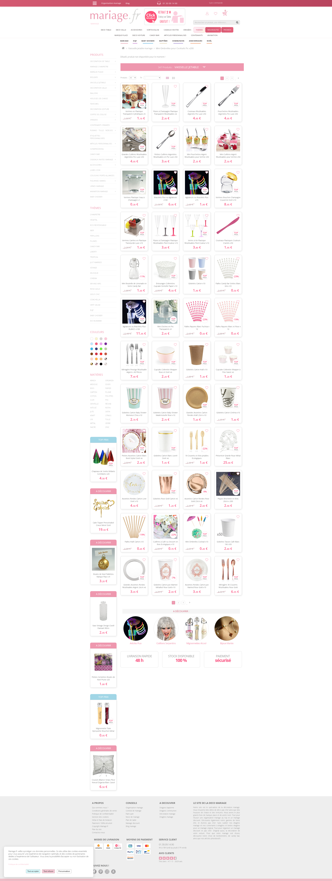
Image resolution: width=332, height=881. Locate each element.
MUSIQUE (94, 273)
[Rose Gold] (96, 364)
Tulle (107, 419)
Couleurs (97, 332)
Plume (108, 392)
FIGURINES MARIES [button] (98, 181)
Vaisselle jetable (187, 67)
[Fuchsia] (96, 343)
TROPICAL (94, 257)
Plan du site (97, 829)
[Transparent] (105, 364)
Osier (107, 384)
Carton (93, 392)
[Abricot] (96, 359)
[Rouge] (101, 354)
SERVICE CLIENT (168, 839)
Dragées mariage (166, 817)
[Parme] (101, 343)
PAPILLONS (94, 236)
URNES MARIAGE (97, 186)
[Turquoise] (91, 349)
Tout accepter (33, 871)
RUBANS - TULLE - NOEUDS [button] (101, 130)
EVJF (92, 310)
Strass (108, 415)
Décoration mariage (167, 814)
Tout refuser (48, 871)
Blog (128, 3)
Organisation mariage (134, 807)
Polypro (109, 396)
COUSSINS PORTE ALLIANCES (102, 175)
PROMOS (227, 30)
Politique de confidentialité (103, 814)
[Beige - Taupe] (101, 359)
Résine (108, 404)
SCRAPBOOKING (97, 149)
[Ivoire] (96, 338)
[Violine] (105, 343)
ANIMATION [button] (212, 35)
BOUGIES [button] (94, 77)
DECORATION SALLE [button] (98, 88)
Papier (108, 388)
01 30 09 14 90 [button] (170, 3)
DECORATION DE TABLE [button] (100, 61)
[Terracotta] (105, 354)
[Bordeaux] (96, 354)
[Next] (238, 78)
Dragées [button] (187, 30)
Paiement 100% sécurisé (102, 823)
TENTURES (94, 104)
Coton (93, 396)
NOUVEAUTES (213, 30)
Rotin (107, 407)
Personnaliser (64, 871)
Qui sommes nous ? (100, 807)
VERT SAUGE (95, 305)
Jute (92, 411)
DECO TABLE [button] (106, 30)
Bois (92, 388)
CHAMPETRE (95, 214)
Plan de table (131, 820)
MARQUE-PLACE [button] (96, 72)
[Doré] (91, 364)
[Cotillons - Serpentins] (166, 628)
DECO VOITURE (138, 35)
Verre (107, 423)
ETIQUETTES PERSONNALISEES (97, 136)
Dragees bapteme (167, 807)
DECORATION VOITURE (99, 109)
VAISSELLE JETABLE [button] (98, 82)
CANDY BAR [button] (154, 35)
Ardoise (94, 384)
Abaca (93, 380)
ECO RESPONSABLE (98, 225)
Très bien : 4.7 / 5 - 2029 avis (170, 861)
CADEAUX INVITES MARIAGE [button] (101, 159)
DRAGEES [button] (94, 119)
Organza (109, 380)
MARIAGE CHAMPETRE (99, 66)
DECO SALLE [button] (121, 30)
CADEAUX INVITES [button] (171, 30)
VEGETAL (93, 220)
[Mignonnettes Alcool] (196, 628)
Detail (88, 454)
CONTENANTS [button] (197, 35)
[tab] (103, 61)
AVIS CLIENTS (166, 853)
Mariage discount (133, 823)
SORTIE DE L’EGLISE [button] (98, 114)
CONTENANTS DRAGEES (100, 125)
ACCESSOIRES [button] (136, 30)
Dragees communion (168, 810)
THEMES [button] (199, 30)
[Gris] (101, 338)
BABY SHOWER (96, 196)
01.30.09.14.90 (166, 844)
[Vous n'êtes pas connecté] (207, 13)
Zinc (107, 427)
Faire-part (130, 814)
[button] (163, 41)
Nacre (93, 427)
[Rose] (105, 338)
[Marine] (96, 349)
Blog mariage (131, 826)
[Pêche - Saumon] (91, 359)
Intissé (93, 407)
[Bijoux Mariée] (226, 628)
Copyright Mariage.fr (100, 826)
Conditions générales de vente (104, 810)
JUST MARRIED (96, 262)
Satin (107, 411)
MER (92, 230)
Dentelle (94, 404)
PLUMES (93, 241)
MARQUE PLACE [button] (121, 35)
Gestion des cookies (100, 817)
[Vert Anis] (101, 349)
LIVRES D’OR (95, 170)
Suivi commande (216, 3)
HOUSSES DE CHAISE (99, 98)
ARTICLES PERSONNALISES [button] (175, 35)
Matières (96, 374)
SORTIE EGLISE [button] (153, 30)
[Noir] (101, 364)
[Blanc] (91, 338)
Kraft (92, 415)
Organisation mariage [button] (111, 3)
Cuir (92, 400)
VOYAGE (93, 267)
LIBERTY (93, 251)
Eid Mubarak (96, 321)
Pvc (107, 400)
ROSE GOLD (95, 289)
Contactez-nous (98, 832)
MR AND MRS (95, 283)
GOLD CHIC (95, 294)
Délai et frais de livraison (102, 820)
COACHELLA (95, 299)
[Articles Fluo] (135, 628)
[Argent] (105, 359)
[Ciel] (91, 343)
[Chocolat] (91, 354)
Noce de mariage (133, 817)
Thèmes (95, 208)
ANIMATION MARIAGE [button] (99, 191)
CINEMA (93, 278)
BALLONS (94, 93)
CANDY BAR (95, 246)
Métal (93, 423)
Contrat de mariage (133, 810)
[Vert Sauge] (105, 349)
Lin (91, 419)
